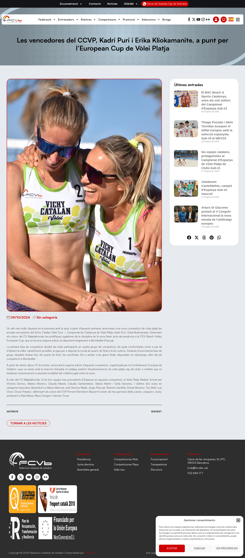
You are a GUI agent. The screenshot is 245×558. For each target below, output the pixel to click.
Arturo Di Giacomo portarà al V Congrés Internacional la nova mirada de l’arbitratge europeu (216, 215)
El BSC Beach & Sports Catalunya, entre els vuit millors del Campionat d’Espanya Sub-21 (215, 100)
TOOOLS (89, 552)
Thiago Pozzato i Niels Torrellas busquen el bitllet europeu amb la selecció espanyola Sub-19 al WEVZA (217, 130)
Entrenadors (66, 19)
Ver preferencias (227, 548)
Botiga (166, 19)
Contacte (95, 3)
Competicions (107, 19)
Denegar (199, 548)
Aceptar (172, 548)
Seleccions (149, 19)
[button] (238, 520)
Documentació (69, 3)
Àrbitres (86, 19)
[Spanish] (231, 19)
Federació (44, 19)
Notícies (112, 3)
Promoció (129, 19)
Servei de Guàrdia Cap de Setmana (167, 3)
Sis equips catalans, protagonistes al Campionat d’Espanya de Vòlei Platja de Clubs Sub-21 (217, 160)
